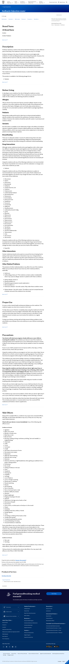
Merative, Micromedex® (20, 560)
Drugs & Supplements (7, 6)
